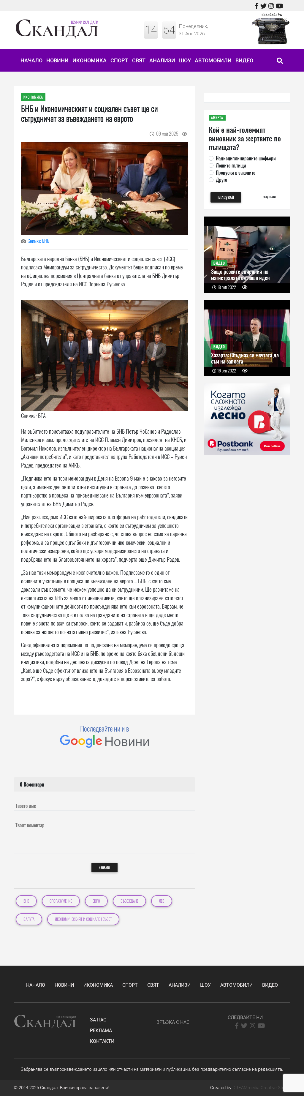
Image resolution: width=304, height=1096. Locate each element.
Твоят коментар (30, 825)
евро (96, 901)
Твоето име (25, 805)
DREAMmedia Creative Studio (261, 1087)
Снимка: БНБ (38, 240)
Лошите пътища (231, 165)
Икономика (89, 60)
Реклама (101, 1030)
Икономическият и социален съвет (83, 919)
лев (161, 901)
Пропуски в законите (235, 172)
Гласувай (226, 197)
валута (28, 919)
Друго (221, 179)
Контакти (102, 1041)
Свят (138, 60)
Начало (31, 60)
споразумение (61, 901)
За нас (98, 1020)
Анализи (162, 60)
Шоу (185, 60)
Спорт (119, 60)
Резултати (269, 197)
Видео (244, 60)
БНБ (26, 901)
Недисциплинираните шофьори (246, 158)
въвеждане (129, 901)
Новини (57, 60)
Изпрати (104, 867)
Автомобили (213, 60)
